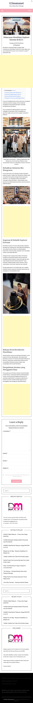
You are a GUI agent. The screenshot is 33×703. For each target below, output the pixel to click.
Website (5, 468)
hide (14, 90)
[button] (32, 1)
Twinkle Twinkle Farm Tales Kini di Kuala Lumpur (16, 556)
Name (5, 453)
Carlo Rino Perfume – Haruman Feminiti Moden (15, 582)
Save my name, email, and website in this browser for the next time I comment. (17, 475)
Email (5, 460)
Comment (7, 431)
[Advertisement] (16, 71)
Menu (29, 10)
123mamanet (16, 3)
